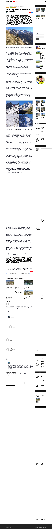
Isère (10, 7)
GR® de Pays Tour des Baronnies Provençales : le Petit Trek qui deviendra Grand (38, 228)
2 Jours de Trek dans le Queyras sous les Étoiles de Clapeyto (28, 297)
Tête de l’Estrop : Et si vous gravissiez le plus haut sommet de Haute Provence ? (43, 134)
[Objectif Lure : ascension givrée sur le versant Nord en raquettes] (38, 126)
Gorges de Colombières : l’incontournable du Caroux (43, 385)
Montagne (14, 7)
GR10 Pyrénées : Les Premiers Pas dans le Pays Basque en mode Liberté (19, 287)
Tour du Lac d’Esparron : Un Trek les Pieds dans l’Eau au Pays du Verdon (37, 133)
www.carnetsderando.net (9, 269)
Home (6, 6)
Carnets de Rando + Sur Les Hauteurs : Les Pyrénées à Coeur (19, 292)
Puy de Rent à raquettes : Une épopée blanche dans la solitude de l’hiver (42, 128)
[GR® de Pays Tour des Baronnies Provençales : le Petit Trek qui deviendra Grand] (38, 225)
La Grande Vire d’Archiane (42, 295)
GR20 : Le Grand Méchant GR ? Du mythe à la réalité (42, 67)
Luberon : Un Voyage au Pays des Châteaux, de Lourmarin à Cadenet (38, 19)
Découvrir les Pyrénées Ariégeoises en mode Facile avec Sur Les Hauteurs (10, 297)
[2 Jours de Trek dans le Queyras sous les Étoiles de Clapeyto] (28, 292)
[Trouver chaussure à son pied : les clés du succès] (38, 47)
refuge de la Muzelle (19, 242)
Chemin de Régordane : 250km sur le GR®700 (37, 464)
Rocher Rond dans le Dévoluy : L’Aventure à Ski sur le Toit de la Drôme (38, 150)
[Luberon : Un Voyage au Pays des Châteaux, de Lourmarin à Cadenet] (38, 16)
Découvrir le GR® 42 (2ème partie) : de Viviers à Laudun (43, 367)
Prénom (37, 33)
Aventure (12, 6)
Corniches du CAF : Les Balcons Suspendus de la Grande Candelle (38, 111)
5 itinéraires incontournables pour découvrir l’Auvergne (42, 62)
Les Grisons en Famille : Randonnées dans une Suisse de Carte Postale (28, 287)
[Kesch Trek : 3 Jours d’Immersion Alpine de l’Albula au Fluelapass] (10, 282)
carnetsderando (8, 288)
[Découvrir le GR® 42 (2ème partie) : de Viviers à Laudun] (43, 364)
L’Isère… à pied (13, 247)
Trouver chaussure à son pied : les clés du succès (42, 48)
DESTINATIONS (27, 1)
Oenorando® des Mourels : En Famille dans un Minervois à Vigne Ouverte (38, 381)
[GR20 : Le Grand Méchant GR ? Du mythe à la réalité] (38, 66)
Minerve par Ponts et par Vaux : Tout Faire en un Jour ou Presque (43, 381)
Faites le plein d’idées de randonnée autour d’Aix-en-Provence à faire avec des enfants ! (38, 104)
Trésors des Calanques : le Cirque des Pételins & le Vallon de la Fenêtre (37, 117)
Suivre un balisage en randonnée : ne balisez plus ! (25, 274)
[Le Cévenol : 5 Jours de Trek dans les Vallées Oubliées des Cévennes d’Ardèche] (37, 363)
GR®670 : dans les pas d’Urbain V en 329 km (43, 519)
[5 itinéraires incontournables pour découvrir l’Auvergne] (38, 61)
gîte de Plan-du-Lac (27, 243)
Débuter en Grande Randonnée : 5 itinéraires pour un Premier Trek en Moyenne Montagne (42, 55)
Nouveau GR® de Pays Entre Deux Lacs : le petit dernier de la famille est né (38, 385)
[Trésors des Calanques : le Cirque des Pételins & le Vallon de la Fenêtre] (38, 114)
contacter (24, 269)
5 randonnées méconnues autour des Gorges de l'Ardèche (14, 274)
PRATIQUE (36, 1)
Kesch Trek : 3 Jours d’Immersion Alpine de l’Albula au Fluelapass (9, 287)
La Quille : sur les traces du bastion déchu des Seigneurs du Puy (43, 117)
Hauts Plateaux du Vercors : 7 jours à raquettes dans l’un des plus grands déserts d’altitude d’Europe (42, 221)
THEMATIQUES (32, 1)
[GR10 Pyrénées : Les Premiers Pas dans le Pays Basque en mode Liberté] (19, 282)
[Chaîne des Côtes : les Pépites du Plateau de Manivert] (43, 108)
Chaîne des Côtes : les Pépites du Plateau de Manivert (43, 111)
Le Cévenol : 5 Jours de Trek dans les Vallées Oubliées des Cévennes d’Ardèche (37, 366)
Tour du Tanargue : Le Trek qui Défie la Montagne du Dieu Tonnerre (42, 360)
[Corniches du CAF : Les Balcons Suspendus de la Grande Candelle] (38, 108)
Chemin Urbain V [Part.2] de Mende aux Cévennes (42, 464)
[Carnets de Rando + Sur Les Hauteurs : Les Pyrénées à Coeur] (19, 290)
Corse (41, 65)
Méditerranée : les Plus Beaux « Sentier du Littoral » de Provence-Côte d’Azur (43, 104)
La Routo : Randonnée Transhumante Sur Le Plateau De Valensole (38, 140)
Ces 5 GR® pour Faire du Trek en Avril (42, 376)
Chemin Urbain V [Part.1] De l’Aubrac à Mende (38, 519)
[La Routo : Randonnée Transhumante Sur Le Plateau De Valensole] (38, 138)
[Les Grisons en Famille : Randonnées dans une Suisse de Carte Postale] (28, 282)
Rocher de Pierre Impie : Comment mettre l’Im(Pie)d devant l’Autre (43, 139)
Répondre (14, 327)
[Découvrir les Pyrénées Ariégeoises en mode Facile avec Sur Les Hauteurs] (10, 292)
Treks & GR (41, 52)
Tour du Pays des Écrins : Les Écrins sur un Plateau (43, 395)
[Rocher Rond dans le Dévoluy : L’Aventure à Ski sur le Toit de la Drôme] (37, 148)
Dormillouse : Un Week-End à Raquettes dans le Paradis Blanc (42, 400)
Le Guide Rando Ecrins (23, 250)
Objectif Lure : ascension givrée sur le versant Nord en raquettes (38, 129)
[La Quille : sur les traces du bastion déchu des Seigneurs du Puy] (43, 114)
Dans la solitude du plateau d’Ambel (38, 350)
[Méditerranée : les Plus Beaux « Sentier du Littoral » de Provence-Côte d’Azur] (43, 101)
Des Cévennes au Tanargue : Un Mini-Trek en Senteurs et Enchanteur (38, 359)
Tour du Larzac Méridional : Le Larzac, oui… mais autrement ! (38, 377)
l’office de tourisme (20, 246)
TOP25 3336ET (14, 129)
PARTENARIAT (41, 1)
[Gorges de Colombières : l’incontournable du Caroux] (42, 383)
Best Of (41, 51)
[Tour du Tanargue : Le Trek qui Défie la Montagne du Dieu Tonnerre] (43, 358)
